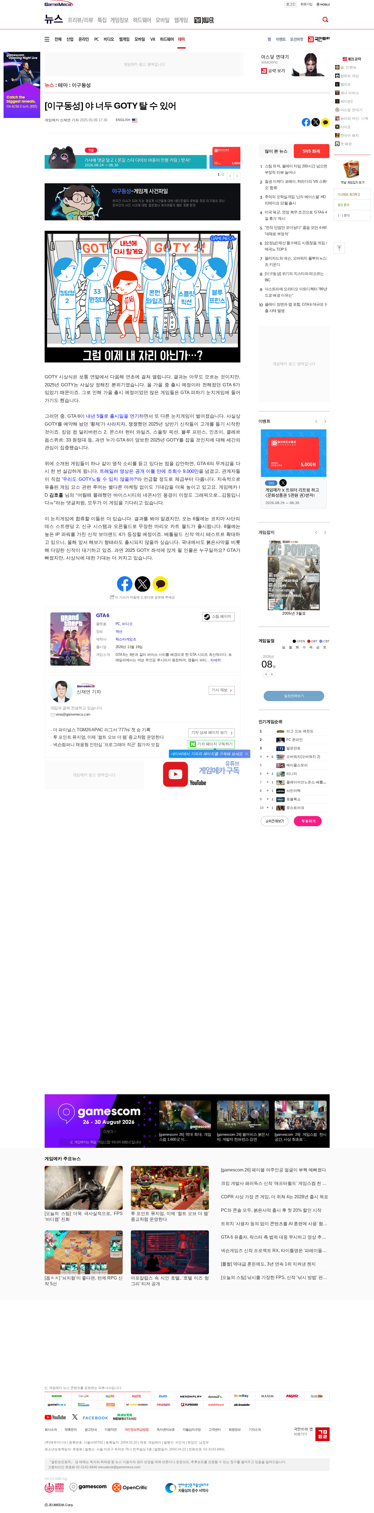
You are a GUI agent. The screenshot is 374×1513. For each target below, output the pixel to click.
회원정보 (235, 1430)
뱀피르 (345, 84)
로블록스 (293, 799)
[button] (247, 754)
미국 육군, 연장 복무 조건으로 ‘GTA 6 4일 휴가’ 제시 (296, 215)
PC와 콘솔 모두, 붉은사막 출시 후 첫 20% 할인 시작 (271, 1210)
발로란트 (293, 748)
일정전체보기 (294, 696)
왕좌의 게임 (349, 76)
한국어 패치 (349, 135)
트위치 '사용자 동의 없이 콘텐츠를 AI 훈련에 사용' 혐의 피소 (275, 1223)
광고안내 (91, 1430)
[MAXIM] (267, 1396)
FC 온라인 (294, 740)
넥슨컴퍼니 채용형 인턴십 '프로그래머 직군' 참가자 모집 (106, 744)
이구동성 (81, 85)
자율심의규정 (192, 1430)
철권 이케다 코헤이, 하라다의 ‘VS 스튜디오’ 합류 (297, 184)
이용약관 (111, 1430)
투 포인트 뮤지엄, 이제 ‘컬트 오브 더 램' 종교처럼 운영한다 (108, 737)
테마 (63, 85)
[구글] (84, 1396)
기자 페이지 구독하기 (215, 744)
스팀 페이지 (221, 616)
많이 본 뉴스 (276, 151)
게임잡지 (266, 532)
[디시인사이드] (242, 1404)
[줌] (164, 1396)
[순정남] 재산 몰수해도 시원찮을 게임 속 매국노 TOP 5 (297, 246)
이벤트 (264, 421)
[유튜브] (58, 1417)
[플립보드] (190, 1404)
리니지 (291, 774)
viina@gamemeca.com (73, 714)
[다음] (111, 1396)
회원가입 (306, 4)
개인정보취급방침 (137, 1430)
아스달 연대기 (351, 110)
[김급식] (111, 1404)
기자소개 (255, 1430)
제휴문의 (71, 1430)
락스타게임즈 (126, 639)
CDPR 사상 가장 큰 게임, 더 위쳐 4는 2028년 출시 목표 (274, 1196)
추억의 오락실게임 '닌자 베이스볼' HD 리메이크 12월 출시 (295, 200)
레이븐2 (346, 101)
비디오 (127, 624)
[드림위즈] (317, 1396)
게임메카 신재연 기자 (62, 120)
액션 (119, 631)
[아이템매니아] (84, 1404)
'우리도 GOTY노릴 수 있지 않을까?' (99, 479)
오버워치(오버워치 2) (303, 757)
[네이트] (138, 1396)
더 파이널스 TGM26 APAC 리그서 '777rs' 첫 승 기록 (101, 729)
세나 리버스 (349, 93)
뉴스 (49, 85)
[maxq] (292, 1396)
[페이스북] (98, 1417)
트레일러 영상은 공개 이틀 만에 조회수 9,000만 (149, 471)
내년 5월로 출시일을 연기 (112, 416)
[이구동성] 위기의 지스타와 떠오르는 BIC (294, 276)
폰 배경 (346, 144)
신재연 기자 (89, 691)
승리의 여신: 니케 (354, 118)
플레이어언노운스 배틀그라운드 (311, 782)
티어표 (345, 127)
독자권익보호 (166, 1430)
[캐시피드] (216, 1404)
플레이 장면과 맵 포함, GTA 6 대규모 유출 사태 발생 (296, 307)
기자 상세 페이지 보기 (209, 732)
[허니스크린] (138, 1404)
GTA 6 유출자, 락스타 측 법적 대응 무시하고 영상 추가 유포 (275, 1237)
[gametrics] (58, 1404)
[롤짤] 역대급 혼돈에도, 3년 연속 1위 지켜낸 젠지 (268, 1264)
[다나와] (216, 1396)
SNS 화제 (311, 151)
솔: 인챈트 (348, 67)
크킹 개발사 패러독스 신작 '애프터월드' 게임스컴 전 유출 (275, 1183)
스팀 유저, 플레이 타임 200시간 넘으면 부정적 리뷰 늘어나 (296, 169)
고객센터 (215, 1430)
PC (118, 624)
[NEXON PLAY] (190, 1396)
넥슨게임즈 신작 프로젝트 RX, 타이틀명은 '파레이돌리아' (275, 1250)
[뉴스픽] (164, 1404)
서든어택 (293, 791)
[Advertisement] (144, 64)
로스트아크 (295, 808)
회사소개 (51, 1430)
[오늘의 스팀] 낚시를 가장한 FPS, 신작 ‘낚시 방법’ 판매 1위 (275, 1277)
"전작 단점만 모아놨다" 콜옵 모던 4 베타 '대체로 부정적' (297, 230)
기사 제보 (220, 690)
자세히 (215, 660)
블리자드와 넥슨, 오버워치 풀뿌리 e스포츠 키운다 (297, 261)
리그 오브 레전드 (299, 731)
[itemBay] (242, 1396)
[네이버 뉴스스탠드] (127, 1417)
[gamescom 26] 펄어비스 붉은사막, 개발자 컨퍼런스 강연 (243, 1136)
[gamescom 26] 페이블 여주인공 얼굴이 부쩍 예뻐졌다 (273, 1170)
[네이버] (58, 1396)
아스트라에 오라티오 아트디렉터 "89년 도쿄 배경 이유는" (296, 292)
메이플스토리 (297, 765)
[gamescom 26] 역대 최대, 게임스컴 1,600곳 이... (185, 1136)
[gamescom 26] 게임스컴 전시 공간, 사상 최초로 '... (301, 1136)
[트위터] (77, 1417)
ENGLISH (123, 120)
